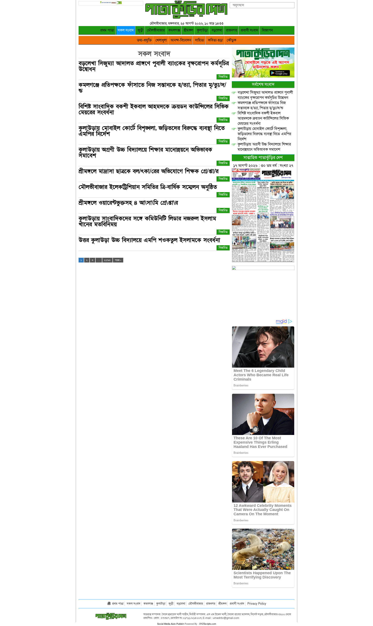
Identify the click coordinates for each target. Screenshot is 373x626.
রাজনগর (231, 30)
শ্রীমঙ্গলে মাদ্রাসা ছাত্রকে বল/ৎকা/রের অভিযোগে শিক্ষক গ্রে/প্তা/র (148, 171)
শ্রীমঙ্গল (188, 30)
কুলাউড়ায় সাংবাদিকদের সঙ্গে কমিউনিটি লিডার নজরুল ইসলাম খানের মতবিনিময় (147, 221)
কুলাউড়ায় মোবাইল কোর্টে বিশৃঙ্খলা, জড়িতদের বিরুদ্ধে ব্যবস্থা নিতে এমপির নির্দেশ (152, 131)
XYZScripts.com (207, 624)
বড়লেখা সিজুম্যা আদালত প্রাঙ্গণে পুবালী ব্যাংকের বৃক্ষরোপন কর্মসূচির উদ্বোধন (154, 66)
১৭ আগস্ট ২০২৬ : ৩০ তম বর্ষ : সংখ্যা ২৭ (263, 165)
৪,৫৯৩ (107, 260)
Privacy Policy (256, 604)
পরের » (118, 260)
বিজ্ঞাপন (267, 30)
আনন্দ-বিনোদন (181, 40)
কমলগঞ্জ (174, 30)
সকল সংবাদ (126, 30)
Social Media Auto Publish (170, 624)
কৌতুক (231, 40)
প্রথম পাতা (107, 30)
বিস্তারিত (223, 77)
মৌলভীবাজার (156, 30)
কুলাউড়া (202, 30)
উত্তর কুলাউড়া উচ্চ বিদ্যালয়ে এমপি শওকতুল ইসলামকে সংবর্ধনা (149, 240)
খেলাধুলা (161, 40)
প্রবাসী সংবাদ (249, 30)
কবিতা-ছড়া (215, 40)
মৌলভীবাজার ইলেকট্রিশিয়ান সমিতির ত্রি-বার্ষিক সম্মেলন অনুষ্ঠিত (148, 187)
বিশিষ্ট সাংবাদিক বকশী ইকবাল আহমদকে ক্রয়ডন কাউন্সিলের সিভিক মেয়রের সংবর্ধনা (154, 109)
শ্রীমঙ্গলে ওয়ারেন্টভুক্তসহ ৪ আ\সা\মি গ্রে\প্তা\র (128, 203)
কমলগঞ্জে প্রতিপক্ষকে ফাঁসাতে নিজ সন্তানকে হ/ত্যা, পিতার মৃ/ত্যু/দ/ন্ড (152, 88)
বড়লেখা (217, 30)
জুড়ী (140, 30)
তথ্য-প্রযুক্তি (144, 40)
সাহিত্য (199, 40)
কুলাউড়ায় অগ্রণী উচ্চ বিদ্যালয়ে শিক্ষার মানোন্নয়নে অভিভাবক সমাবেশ (145, 152)
